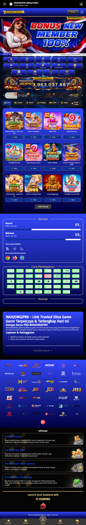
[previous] (4, 35)
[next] (81, 35)
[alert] (68, 22)
